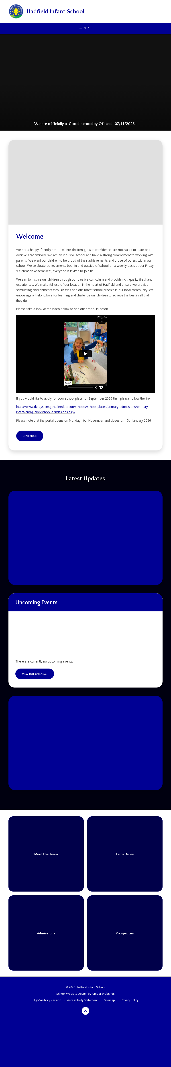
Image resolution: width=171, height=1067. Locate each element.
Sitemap (109, 1000)
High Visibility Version (47, 1000)
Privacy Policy (129, 1000)
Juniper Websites (103, 994)
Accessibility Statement (82, 1000)
